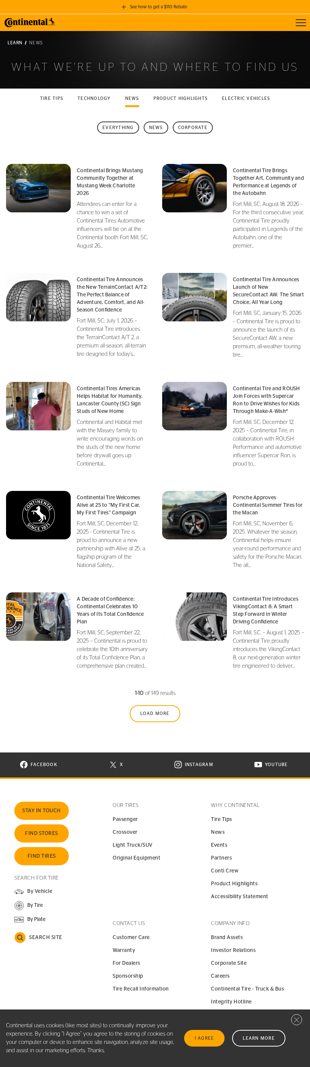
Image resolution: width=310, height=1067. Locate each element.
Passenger (125, 819)
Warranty (124, 950)
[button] (28, 905)
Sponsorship (128, 976)
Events (219, 845)
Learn (15, 42)
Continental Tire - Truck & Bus (247, 989)
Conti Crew (225, 871)
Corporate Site (228, 963)
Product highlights (180, 98)
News (132, 98)
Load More (154, 713)
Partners (221, 858)
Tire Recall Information (141, 989)
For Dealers (126, 963)
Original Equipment (136, 858)
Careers (220, 976)
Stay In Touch (41, 810)
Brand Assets (227, 937)
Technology (94, 98)
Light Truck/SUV (133, 845)
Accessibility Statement (239, 896)
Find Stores (41, 833)
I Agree (204, 1038)
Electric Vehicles (246, 98)
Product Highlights (234, 883)
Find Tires (42, 856)
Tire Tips (221, 819)
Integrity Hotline (231, 1002)
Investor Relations (233, 950)
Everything (118, 127)
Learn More (259, 1038)
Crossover (125, 832)
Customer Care (131, 937)
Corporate (193, 127)
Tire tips (51, 98)
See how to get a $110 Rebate (158, 7)
